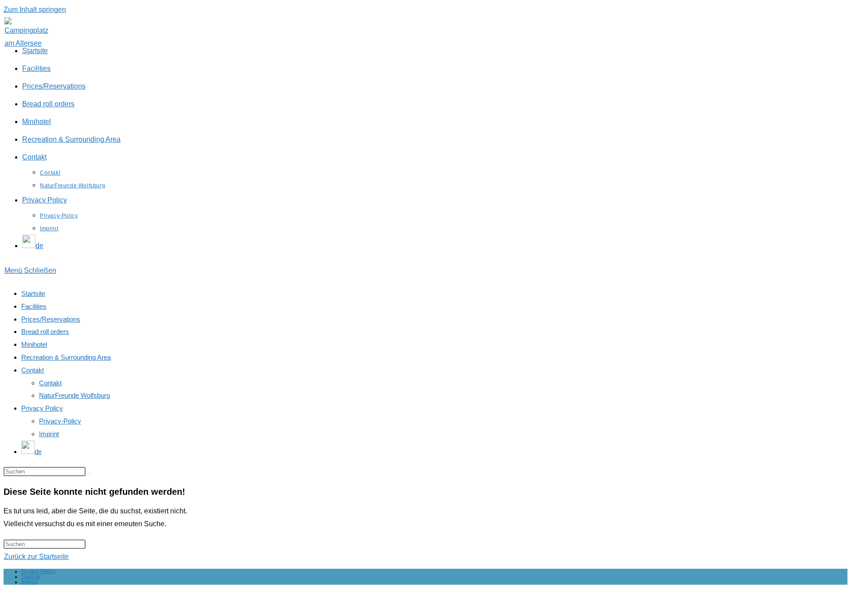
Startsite (33, 293)
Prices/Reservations (50, 319)
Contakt (32, 370)
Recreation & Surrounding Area (66, 357)
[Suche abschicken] (90, 473)
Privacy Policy (42, 408)
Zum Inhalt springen (35, 9)
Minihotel (34, 344)
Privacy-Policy (60, 421)
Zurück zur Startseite (36, 556)
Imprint (49, 434)
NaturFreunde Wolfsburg (74, 395)
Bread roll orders (45, 331)
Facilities (34, 306)
